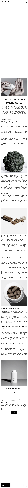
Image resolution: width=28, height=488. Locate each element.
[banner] (6, 2)
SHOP (14, 412)
